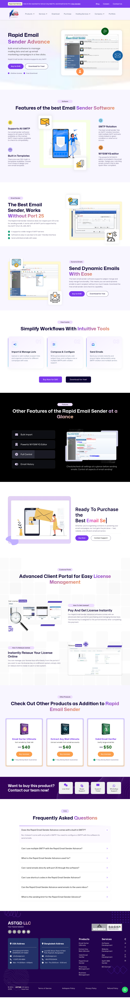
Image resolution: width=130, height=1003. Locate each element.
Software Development (107, 944)
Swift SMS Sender (106, 962)
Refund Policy (112, 988)
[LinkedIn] (14, 932)
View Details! (75, 4)
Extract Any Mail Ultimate (84, 950)
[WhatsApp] (19, 932)
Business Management (84, 974)
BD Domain (106, 967)
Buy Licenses (24, 754)
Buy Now (82, 541)
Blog (97, 4)
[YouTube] (28, 932)
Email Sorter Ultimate (84, 944)
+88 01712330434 (51, 959)
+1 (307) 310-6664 (19, 959)
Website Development (107, 950)
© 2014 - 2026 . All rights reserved (18, 988)
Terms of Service (44, 988)
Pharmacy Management (84, 968)
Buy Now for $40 (50, 379)
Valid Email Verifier (83, 956)
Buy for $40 (15, 66)
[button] (30, 14)
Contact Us (117, 4)
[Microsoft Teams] (24, 932)
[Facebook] (10, 932)
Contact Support (101, 541)
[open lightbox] (89, 50)
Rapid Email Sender (83, 962)
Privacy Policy (91, 988)
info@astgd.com (19, 956)
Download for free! (36, 66)
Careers (106, 4)
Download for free (97, 294)
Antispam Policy (68, 988)
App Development (107, 956)
